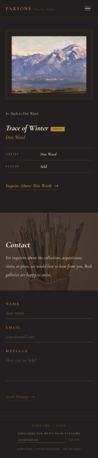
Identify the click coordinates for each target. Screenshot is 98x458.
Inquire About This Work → (32, 186)
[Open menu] (87, 8)
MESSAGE (17, 351)
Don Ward (15, 137)
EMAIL (13, 327)
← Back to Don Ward (22, 113)
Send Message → (20, 397)
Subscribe (74, 440)
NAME (13, 304)
